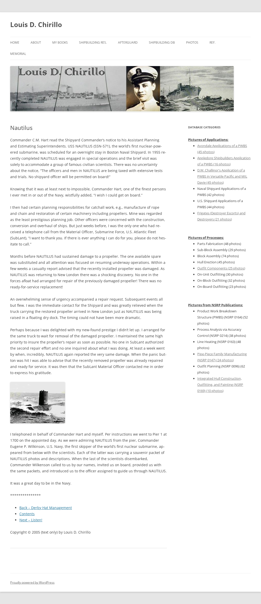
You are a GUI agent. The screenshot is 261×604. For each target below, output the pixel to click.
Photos (192, 42)
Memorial (18, 54)
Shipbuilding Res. (93, 42)
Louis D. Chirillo (36, 24)
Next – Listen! (30, 519)
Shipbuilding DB (162, 42)
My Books (60, 42)
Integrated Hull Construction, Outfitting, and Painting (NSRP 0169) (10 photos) (220, 384)
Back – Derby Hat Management (45, 507)
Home (14, 42)
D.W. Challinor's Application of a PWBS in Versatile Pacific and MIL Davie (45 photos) (222, 176)
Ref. (212, 42)
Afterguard (128, 42)
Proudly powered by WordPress (32, 582)
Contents (27, 513)
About (36, 42)
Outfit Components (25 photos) (221, 268)
